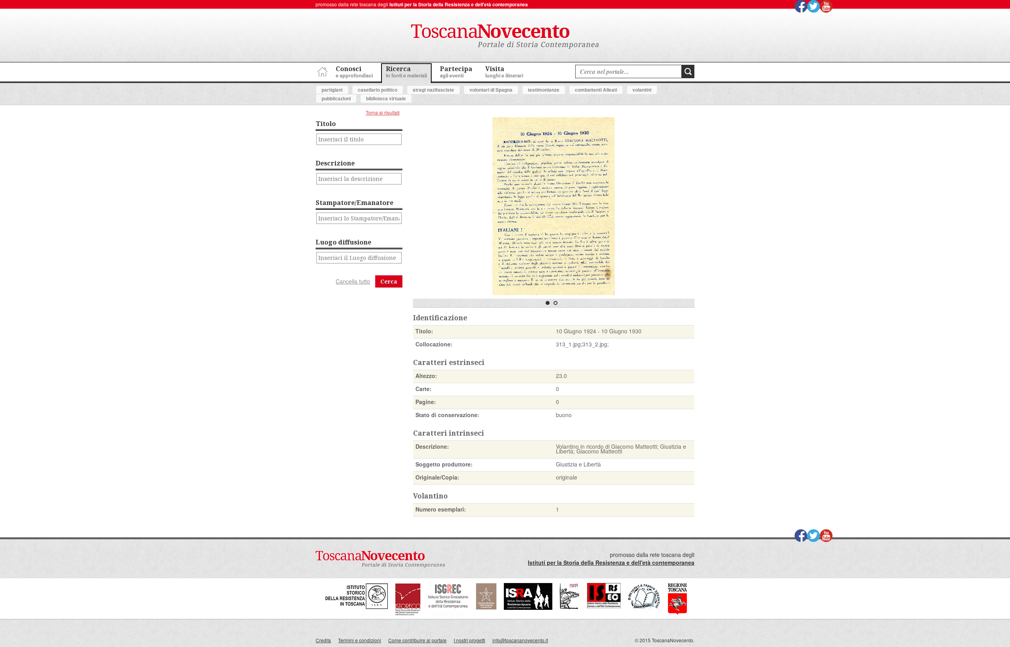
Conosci (354, 71)
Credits (323, 640)
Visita (504, 71)
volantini (641, 89)
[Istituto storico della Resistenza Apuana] (528, 607)
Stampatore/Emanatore (354, 202)
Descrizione (335, 163)
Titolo (326, 123)
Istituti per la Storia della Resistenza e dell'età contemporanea (458, 4)
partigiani (332, 89)
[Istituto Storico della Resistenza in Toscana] (356, 613)
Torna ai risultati (383, 112)
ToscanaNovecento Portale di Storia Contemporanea (505, 36)
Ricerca (406, 71)
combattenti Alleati (596, 89)
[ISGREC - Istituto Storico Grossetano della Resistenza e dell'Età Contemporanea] (448, 613)
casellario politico (377, 89)
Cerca (388, 281)
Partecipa (456, 71)
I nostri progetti (469, 640)
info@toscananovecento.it (520, 640)
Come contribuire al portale (417, 640)
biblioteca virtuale (386, 98)
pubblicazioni (336, 98)
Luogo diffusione (343, 242)
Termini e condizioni (359, 640)
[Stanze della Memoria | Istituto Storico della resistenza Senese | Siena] (604, 606)
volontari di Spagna (490, 89)
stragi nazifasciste (433, 89)
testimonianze (543, 89)
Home (321, 70)
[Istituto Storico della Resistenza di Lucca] (486, 607)
